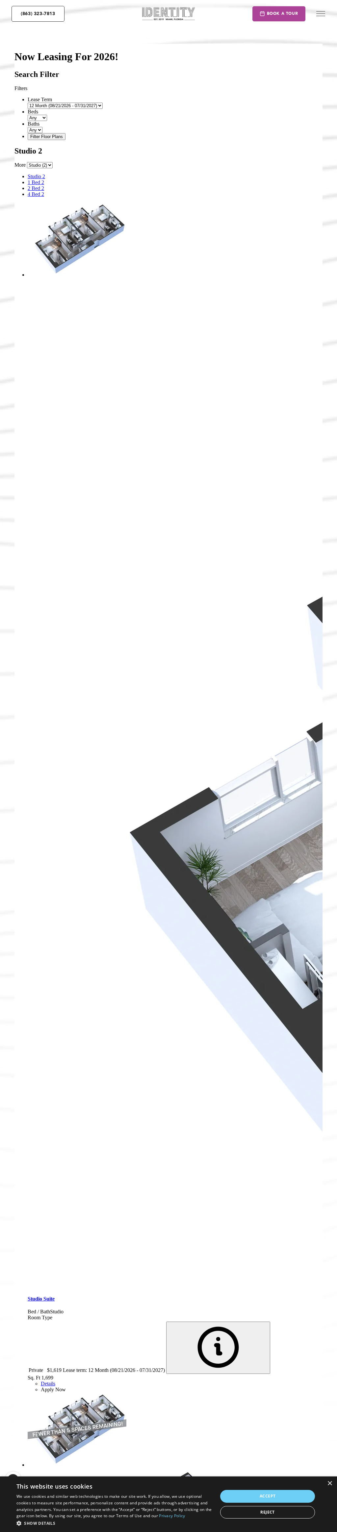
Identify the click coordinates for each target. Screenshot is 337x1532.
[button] (114, 1523)
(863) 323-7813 (38, 14)
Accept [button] (267, 1496)
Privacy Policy (172, 1516)
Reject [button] (267, 1512)
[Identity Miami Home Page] (168, 13)
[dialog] (168, 1504)
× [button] (329, 1483)
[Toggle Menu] (320, 13)
